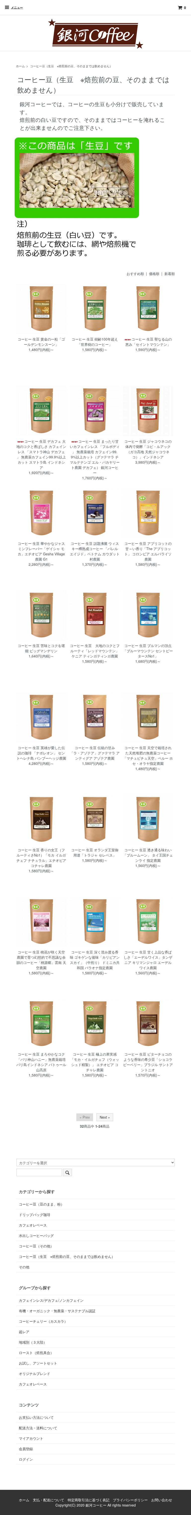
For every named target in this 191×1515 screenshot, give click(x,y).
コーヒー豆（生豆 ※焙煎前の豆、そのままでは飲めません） (71, 66)
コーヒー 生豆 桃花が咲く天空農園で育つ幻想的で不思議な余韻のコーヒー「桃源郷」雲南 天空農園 (41, 959)
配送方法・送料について (38, 1427)
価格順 (154, 273)
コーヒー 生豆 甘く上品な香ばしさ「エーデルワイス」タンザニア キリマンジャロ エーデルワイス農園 (148, 959)
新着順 (169, 273)
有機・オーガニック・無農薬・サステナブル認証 (57, 1310)
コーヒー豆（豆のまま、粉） (41, 1204)
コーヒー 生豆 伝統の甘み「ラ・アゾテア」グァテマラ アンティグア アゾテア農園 (95, 753)
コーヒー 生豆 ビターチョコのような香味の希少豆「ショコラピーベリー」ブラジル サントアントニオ (148, 1062)
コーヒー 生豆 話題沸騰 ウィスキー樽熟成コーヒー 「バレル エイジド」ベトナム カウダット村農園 (95, 551)
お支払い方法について (36, 1417)
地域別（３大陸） (33, 1342)
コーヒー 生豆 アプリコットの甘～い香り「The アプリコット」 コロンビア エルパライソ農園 (148, 551)
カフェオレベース (33, 1225)
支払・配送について (48, 1499)
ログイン (26, 1459)
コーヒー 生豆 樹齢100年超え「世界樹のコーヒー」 (95, 342)
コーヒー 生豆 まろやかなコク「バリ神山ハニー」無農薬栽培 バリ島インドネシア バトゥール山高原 (41, 1062)
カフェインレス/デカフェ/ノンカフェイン (51, 1300)
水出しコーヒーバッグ (36, 1235)
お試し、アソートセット (38, 1363)
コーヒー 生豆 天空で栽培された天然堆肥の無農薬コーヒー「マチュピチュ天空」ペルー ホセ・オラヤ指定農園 (148, 755)
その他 (24, 1266)
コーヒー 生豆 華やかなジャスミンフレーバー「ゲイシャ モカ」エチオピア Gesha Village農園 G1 (41, 551)
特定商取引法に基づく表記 (88, 1499)
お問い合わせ (161, 1499)
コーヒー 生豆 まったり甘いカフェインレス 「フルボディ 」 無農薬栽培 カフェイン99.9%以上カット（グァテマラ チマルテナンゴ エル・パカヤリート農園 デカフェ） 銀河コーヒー (95, 457)
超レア (24, 1331)
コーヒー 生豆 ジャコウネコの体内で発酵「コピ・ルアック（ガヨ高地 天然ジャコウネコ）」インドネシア (148, 449)
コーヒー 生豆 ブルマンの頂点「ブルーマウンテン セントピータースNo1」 (148, 650)
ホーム (20, 66)
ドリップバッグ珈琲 (34, 1214)
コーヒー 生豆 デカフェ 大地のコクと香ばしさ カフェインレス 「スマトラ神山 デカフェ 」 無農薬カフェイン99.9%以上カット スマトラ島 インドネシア (41, 454)
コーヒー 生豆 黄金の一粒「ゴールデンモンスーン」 (41, 342)
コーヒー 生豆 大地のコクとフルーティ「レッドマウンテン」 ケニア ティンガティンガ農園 (95, 650)
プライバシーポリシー (130, 1499)
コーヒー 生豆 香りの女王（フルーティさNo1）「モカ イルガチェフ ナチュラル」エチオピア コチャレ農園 (41, 857)
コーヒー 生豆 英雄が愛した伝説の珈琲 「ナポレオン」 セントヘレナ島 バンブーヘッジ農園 (41, 753)
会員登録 (26, 1448)
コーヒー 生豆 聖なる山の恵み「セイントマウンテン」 (148, 342)
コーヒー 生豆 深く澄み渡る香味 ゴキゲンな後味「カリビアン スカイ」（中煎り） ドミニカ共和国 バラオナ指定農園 (95, 959)
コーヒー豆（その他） (36, 1245)
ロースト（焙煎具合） (36, 1352)
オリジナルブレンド (34, 1373)
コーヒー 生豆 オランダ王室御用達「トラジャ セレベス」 (94, 852)
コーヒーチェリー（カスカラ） (43, 1321)
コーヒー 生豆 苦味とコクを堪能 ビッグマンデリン (41, 648)
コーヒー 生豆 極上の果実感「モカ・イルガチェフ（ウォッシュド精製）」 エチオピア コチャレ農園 (94, 1062)
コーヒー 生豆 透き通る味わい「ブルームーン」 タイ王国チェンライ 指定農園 (148, 855)
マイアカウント (31, 1438)
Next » (105, 1117)
